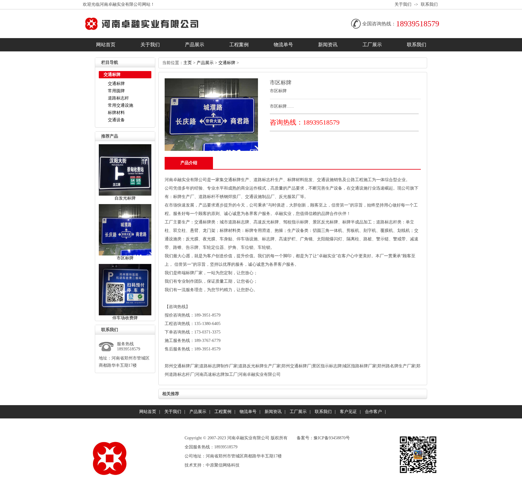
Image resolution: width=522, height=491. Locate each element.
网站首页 (105, 44)
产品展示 (194, 44)
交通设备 (116, 120)
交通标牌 (116, 83)
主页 (187, 62)
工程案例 (239, 44)
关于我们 (403, 4)
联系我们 (429, 4)
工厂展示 (372, 44)
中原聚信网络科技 (223, 465)
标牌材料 (116, 112)
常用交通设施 (120, 105)
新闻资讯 (327, 44)
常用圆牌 (116, 91)
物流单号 (283, 44)
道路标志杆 (118, 98)
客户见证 (348, 411)
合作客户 (373, 411)
